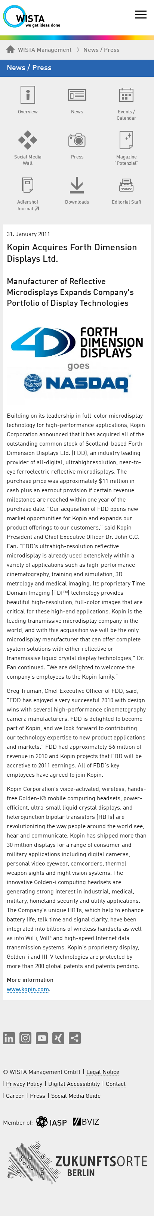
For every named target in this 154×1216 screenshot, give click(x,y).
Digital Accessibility (74, 1084)
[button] (9, 1038)
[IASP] (51, 1123)
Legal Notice (102, 1072)
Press (37, 1096)
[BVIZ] (86, 1123)
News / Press (101, 50)
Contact (116, 1084)
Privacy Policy (24, 1084)
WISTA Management (44, 50)
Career (15, 1096)
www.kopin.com (28, 990)
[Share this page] (75, 1038)
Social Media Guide (76, 1096)
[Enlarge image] (77, 358)
